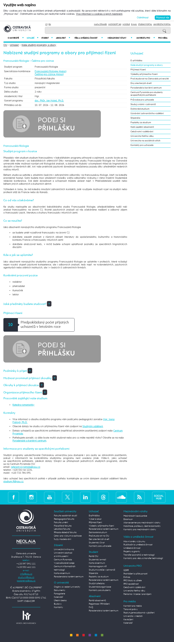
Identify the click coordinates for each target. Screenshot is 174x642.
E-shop (126, 577)
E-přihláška (136, 60)
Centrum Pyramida (63, 560)
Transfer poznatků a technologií (139, 555)
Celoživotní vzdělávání (141, 131)
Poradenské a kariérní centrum (29, 440)
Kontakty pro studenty (100, 590)
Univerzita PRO (145, 38)
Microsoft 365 (114, 24)
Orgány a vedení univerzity (67, 587)
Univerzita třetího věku (142, 136)
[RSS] (139, 497)
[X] (67, 497)
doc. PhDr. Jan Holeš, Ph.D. (49, 100)
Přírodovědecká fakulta (65, 532)
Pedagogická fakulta (64, 519)
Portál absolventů (97, 600)
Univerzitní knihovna (64, 549)
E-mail (134, 24)
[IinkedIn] (85, 497)
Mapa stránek (100, 24)
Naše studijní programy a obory (39, 45)
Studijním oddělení (92, 426)
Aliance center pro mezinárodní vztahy (141, 523)
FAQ (91, 607)
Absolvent (63, 38)
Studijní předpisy (97, 583)
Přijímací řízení (138, 70)
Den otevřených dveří (99, 539)
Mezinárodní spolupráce (135, 516)
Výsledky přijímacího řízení (144, 74)
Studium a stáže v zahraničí (102, 570)
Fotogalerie (59, 594)
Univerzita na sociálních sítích (145, 141)
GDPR (126, 570)
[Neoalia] (26, 542)
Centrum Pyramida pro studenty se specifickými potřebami (146, 93)
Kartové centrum (62, 573)
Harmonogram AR (98, 566)
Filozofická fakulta (63, 526)
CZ (46, 24)
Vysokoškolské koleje (64, 563)
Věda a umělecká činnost (88, 38)
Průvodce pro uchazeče (142, 100)
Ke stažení (128, 619)
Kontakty (58, 607)
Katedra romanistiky (23, 405)
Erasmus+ (128, 519)
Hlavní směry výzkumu (134, 541)
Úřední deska (60, 600)
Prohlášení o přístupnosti (135, 574)
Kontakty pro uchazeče (141, 145)
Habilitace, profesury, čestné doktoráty (142, 526)
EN (50, 24)
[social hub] (159, 497)
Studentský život (97, 543)
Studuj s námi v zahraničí (143, 104)
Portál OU (93, 556)
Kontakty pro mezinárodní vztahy (139, 529)
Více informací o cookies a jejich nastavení (99, 14)
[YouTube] (49, 497)
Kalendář (58, 597)
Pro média (162, 38)
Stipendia (135, 118)
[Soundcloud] (121, 497)
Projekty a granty (131, 551)
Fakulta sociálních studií (65, 516)
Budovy (58, 604)
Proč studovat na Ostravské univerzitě (149, 79)
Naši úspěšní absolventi (142, 127)
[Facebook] (13, 497)
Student (47, 38)
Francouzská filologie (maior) (50, 71)
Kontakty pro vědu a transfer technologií (143, 558)
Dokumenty (59, 590)
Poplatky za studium (140, 122)
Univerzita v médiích (133, 616)
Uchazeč (32, 38)
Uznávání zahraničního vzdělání (147, 113)
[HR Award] (26, 617)
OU (5, 45)
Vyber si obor (95, 519)
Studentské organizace (100, 587)
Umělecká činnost (131, 548)
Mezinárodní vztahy (120, 38)
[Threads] (103, 497)
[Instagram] (31, 497)
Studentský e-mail (97, 560)
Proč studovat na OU (99, 536)
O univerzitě (16, 38)
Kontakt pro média (132, 606)
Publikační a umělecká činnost (137, 545)
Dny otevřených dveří (141, 83)
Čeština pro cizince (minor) (49, 74)
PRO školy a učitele (132, 580)
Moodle (126, 24)
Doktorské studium (139, 109)
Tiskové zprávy (130, 609)
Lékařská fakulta (62, 529)
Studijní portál (145, 24)
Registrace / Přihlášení (99, 604)
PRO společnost (131, 584)
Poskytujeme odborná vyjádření (139, 613)
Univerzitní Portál (162, 24)
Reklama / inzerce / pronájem (137, 594)
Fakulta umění (61, 522)
